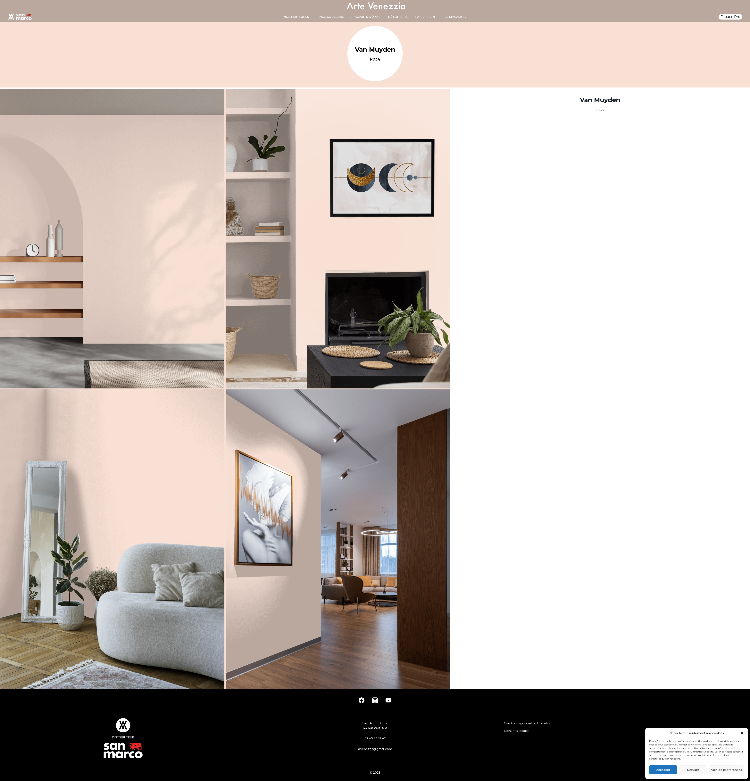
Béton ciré (398, 17)
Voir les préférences (726, 770)
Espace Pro (730, 17)
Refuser (693, 770)
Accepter (663, 770)
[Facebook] (361, 700)
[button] (742, 733)
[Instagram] (375, 700)
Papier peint (426, 17)
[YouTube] (388, 700)
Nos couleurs (331, 17)
